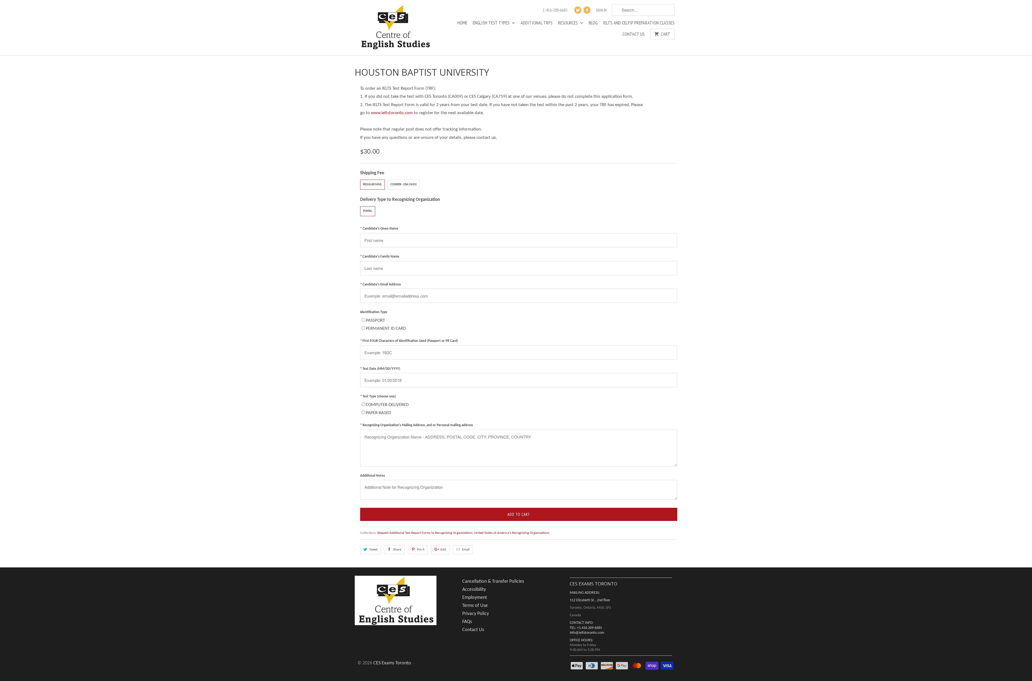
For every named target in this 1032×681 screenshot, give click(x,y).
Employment (474, 597)
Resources (568, 23)
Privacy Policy (475, 613)
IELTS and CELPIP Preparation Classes (639, 23)
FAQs (467, 621)
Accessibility (474, 589)
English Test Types (492, 23)
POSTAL (367, 211)
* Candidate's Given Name (379, 228)
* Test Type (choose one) (378, 396)
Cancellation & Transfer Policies (493, 581)
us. (494, 137)
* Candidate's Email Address (380, 284)
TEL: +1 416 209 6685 (586, 628)
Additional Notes (372, 475)
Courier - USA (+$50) (403, 184)
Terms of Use (475, 605)
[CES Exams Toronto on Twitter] (577, 10)
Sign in (601, 10)
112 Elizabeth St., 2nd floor (590, 600)
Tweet (373, 549)
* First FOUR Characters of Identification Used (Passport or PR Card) (409, 341)
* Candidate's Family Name (379, 256)
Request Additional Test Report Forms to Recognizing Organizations (424, 533)
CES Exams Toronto (392, 663)
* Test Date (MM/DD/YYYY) (380, 369)
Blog (593, 23)
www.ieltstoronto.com (392, 113)
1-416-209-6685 (555, 10)
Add (443, 549)
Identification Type (373, 312)
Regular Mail (372, 184)
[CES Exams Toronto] (395, 27)
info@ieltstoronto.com (587, 633)
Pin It (420, 549)
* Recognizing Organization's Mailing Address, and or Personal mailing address (416, 425)
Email (466, 549)
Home (462, 23)
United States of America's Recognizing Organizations (511, 533)
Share (397, 549)
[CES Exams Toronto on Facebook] (586, 10)
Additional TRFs (537, 23)
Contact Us (633, 34)
